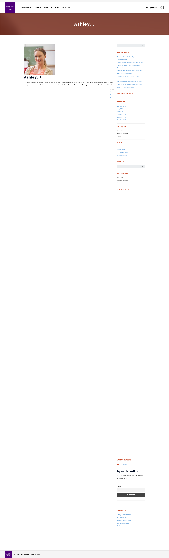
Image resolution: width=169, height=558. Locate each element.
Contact (66, 8)
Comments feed (122, 152)
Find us (119, 526)
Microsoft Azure (122, 133)
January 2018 (121, 117)
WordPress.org (122, 155)
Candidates (26, 8)
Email (119, 486)
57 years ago (126, 464)
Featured (120, 131)
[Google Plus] (111, 97)
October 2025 (121, 106)
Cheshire (124, 430)
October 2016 (121, 120)
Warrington (130, 430)
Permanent (124, 224)
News (57, 8)
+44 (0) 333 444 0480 (124, 515)
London (123, 380)
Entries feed (121, 150)
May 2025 (120, 109)
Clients (38, 8)
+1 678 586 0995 (122, 518)
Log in (119, 147)
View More (139, 251)
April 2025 (120, 112)
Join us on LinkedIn (123, 523)
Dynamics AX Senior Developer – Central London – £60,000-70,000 (130, 373)
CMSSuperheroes (33, 554)
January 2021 (121, 114)
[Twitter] (110, 94)
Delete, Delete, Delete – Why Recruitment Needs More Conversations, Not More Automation (130, 65)
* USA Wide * (125, 222)
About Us (48, 8)
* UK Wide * (124, 275)
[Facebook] (110, 92)
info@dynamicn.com (124, 520)
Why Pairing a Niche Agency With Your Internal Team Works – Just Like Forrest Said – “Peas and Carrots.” (130, 84)
